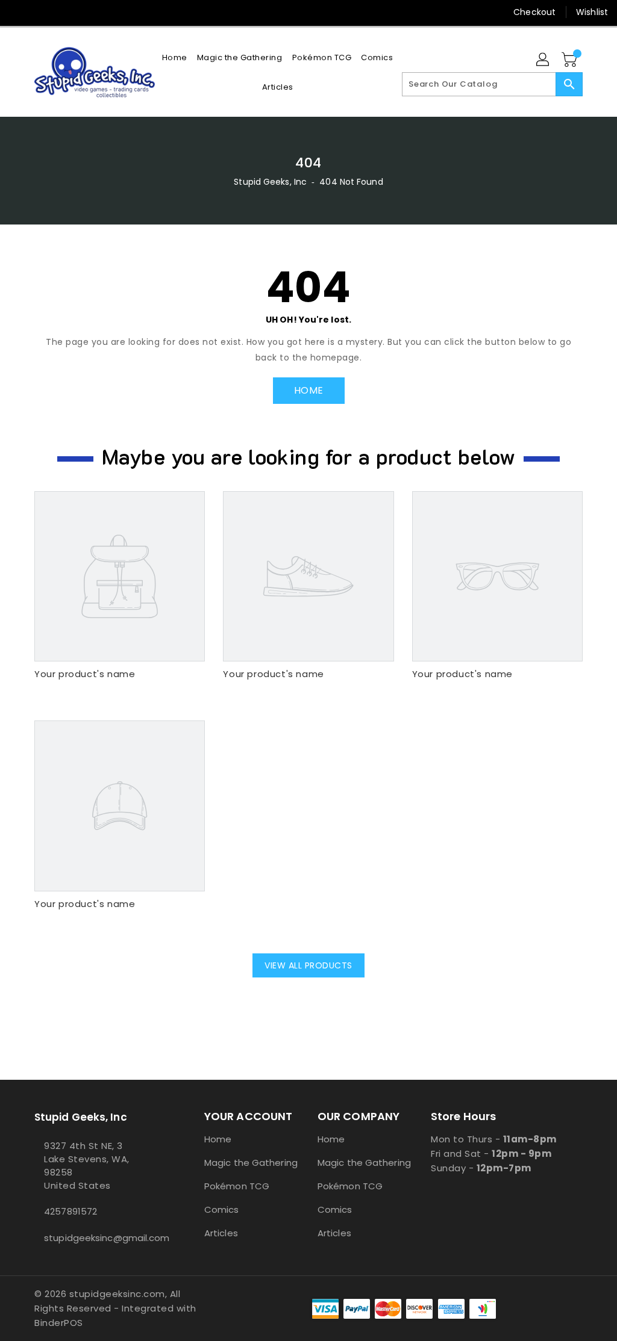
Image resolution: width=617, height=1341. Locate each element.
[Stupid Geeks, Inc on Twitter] (40, 12)
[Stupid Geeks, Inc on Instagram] (62, 12)
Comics (221, 1209)
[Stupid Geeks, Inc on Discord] (105, 12)
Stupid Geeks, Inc (270, 182)
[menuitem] (174, 57)
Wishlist (592, 12)
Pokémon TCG (236, 1186)
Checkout (534, 12)
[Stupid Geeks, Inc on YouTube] (84, 12)
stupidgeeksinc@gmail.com (97, 1237)
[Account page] (543, 60)
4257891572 (70, 1211)
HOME (309, 390)
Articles (221, 1233)
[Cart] (571, 60)
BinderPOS (58, 1322)
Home (217, 1139)
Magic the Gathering (251, 1162)
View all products (308, 965)
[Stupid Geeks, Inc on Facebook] (19, 12)
